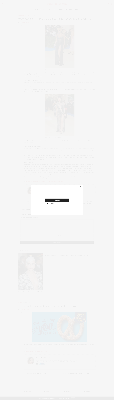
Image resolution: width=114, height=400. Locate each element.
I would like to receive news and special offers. (58, 203)
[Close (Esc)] (80, 187)
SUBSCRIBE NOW (57, 200)
